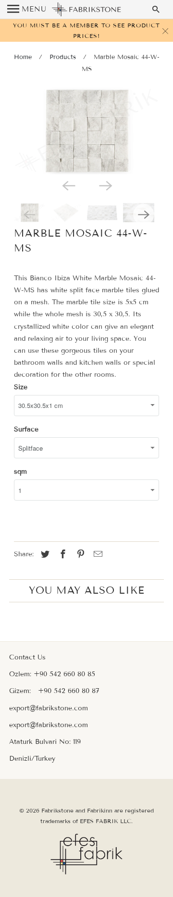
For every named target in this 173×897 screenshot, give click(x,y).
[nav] (27, 9)
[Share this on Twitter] (43, 554)
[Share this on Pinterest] (79, 554)
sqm (20, 471)
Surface (26, 429)
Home (23, 57)
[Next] (104, 184)
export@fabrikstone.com (48, 708)
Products (62, 57)
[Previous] (68, 184)
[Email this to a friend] (96, 554)
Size (20, 387)
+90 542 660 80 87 (68, 691)
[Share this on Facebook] (61, 554)
